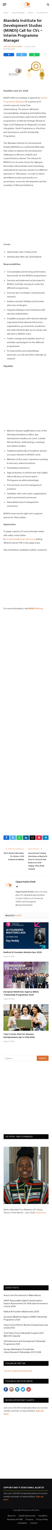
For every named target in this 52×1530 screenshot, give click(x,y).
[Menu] (4, 4)
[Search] (47, 4)
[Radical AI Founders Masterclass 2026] (26, 935)
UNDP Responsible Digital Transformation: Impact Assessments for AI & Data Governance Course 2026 (26, 1303)
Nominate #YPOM (14, 1519)
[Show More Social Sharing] (45, 54)
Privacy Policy (42, 1519)
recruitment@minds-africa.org (20, 539)
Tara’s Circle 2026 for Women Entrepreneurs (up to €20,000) (19, 1036)
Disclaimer (22, 1523)
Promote (29, 1519)
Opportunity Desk (12, 46)
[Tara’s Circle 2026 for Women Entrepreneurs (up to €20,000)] (26, 1017)
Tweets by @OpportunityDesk (18, 1371)
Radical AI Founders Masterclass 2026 (22, 952)
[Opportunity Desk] (26, 4)
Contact (33, 1523)
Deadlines (43, 1516)
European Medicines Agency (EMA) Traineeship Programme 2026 (21, 993)
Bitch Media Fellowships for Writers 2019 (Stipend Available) (14, 856)
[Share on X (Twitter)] (21, 54)
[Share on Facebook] (8, 54)
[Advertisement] (26, 216)
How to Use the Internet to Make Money (22, 1295)
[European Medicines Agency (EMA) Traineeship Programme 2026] (26, 975)
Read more (41, 1212)
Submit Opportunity (27, 1516)
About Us (12, 1516)
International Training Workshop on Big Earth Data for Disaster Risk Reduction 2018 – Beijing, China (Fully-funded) (37, 861)
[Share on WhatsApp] (34, 54)
